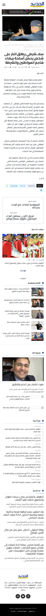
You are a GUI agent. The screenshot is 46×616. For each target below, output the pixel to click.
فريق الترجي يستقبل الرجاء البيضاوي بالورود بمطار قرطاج (21, 216)
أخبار (36, 45)
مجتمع (34, 50)
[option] (23, 250)
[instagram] (18, 596)
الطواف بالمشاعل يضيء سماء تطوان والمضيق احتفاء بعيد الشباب (24, 264)
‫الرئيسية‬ (42, 45)
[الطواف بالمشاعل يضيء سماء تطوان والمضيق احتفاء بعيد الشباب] (23, 246)
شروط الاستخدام (22, 611)
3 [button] (21, 270)
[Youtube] (23, 596)
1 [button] (24, 271)
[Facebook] (28, 596)
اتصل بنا (13, 611)
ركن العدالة (30, 45)
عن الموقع (32, 611)
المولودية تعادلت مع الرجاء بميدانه (25, 205)
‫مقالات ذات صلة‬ (38, 230)
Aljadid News (35, 67)
